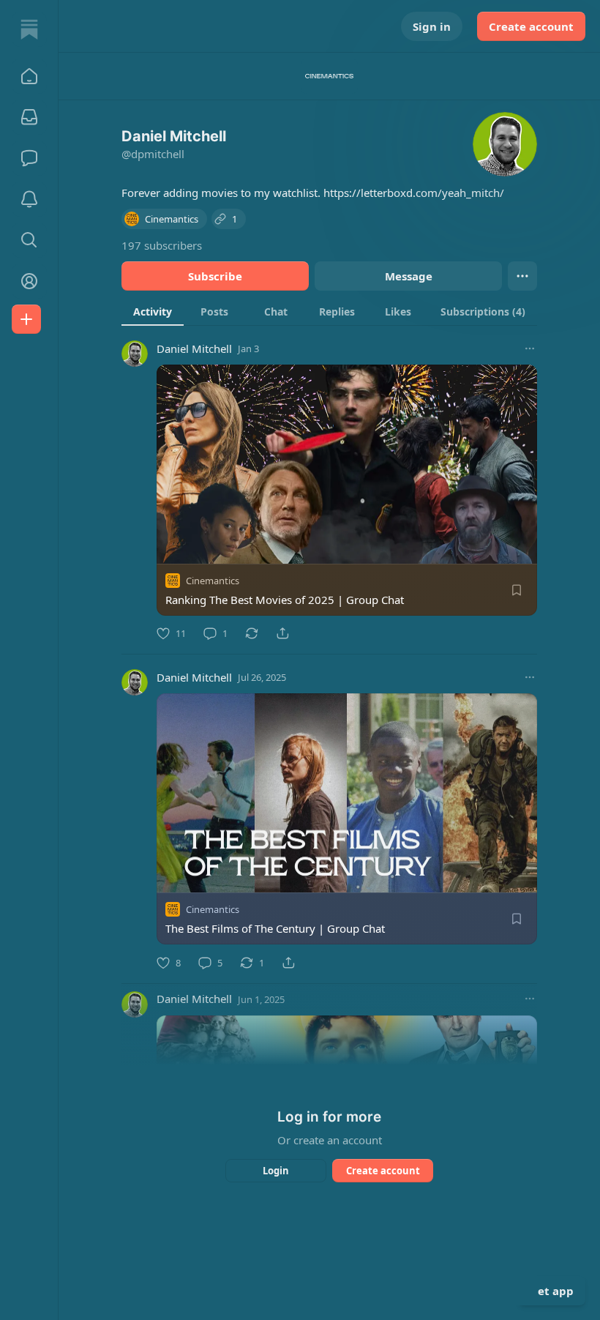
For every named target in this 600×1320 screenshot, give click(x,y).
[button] (29, 76)
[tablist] (329, 311)
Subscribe (215, 276)
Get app (552, 1290)
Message (408, 276)
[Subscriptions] (29, 117)
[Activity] (29, 199)
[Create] (26, 319)
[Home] (29, 29)
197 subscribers (161, 245)
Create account (531, 26)
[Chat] (29, 158)
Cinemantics (212, 580)
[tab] (152, 311)
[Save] (516, 590)
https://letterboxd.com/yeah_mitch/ (413, 192)
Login (276, 1170)
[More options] (529, 348)
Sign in (432, 26)
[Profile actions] (522, 276)
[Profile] (29, 281)
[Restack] (251, 633)
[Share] (282, 633)
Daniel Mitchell (194, 348)
